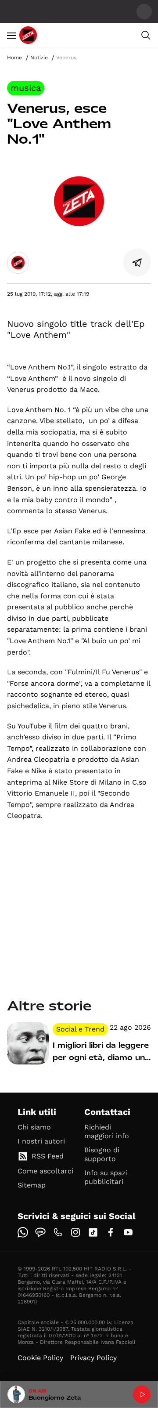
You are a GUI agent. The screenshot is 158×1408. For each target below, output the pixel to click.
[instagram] (75, 1232)
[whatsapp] (23, 1232)
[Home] (28, 35)
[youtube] (128, 1232)
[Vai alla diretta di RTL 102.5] (142, 1394)
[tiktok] (93, 1232)
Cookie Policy (40, 1358)
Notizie (39, 57)
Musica (26, 88)
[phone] (58, 1232)
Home (14, 57)
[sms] (40, 1232)
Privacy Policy (93, 1358)
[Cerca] (145, 35)
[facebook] (110, 1232)
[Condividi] (137, 262)
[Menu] (11, 35)
